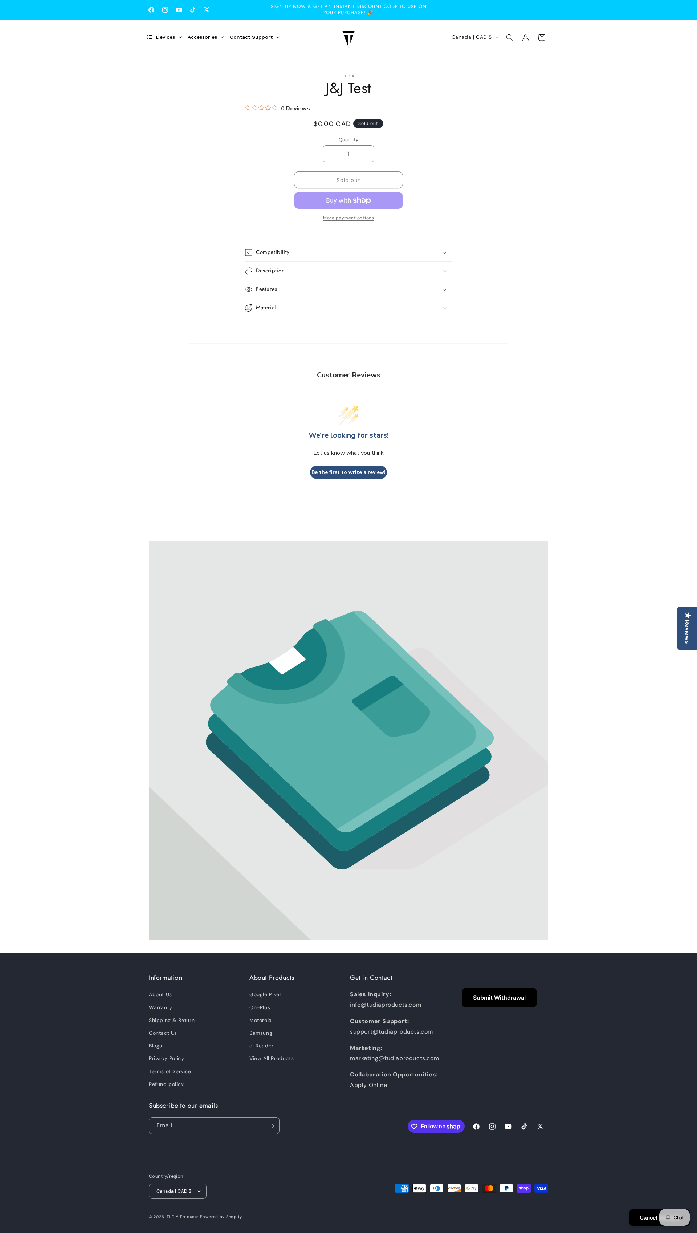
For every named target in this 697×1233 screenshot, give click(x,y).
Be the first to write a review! (348, 472)
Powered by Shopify (221, 1216)
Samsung (260, 1033)
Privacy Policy (166, 1058)
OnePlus (259, 1007)
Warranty (160, 1007)
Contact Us (163, 1033)
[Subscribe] (271, 1126)
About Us (160, 994)
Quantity (348, 140)
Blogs (155, 1045)
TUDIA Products (183, 1216)
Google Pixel (265, 994)
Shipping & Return (172, 1020)
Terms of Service (170, 1071)
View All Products (271, 1058)
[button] (510, 37)
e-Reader (261, 1045)
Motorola (260, 1020)
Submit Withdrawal (499, 997)
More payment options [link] (348, 218)
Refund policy (166, 1084)
